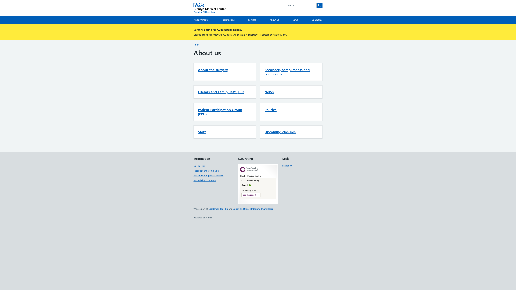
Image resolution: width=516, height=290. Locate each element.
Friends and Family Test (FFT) (221, 92)
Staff (202, 132)
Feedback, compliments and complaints (287, 72)
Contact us (317, 20)
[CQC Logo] (249, 170)
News (295, 20)
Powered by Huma (203, 217)
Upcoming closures (280, 132)
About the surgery (213, 70)
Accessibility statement (205, 180)
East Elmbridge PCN (218, 209)
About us (274, 20)
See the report (249, 195)
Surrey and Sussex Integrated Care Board (253, 209)
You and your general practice (208, 175)
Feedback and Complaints (206, 170)
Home (197, 44)
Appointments (201, 20)
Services (252, 20)
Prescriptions (228, 20)
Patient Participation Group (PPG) (220, 112)
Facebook (287, 165)
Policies (271, 110)
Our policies (199, 166)
